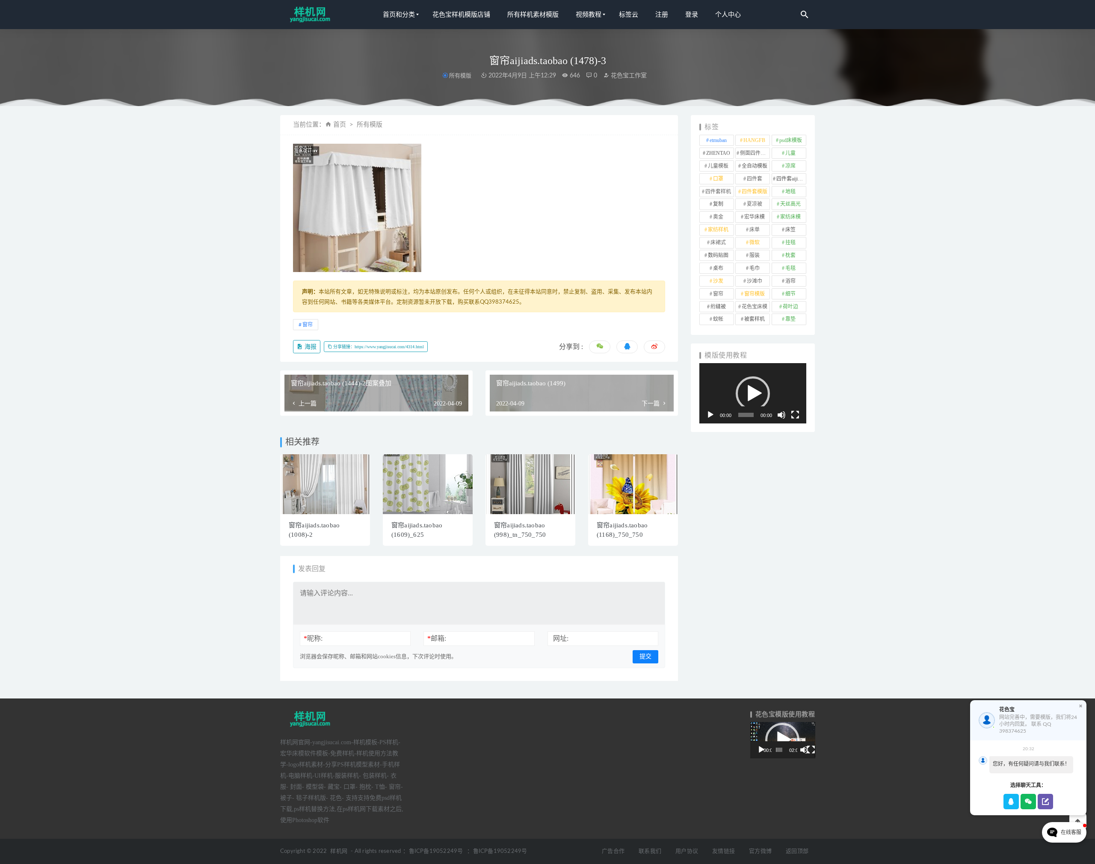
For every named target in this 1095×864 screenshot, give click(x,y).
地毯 (790, 192)
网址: (560, 638)
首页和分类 (399, 14)
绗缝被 (718, 307)
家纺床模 (790, 217)
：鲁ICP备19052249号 (433, 851)
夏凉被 (754, 204)
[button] (753, 393)
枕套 (790, 255)
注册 (661, 14)
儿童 (790, 153)
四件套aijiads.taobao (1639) (791, 179)
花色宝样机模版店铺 (461, 14)
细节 (790, 294)
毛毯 (790, 268)
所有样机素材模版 (533, 14)
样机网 (338, 851)
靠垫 (790, 319)
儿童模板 (718, 166)
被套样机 (754, 319)
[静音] (781, 415)
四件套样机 (718, 192)
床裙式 (718, 243)
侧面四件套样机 (755, 153)
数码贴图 (718, 255)
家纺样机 (718, 230)
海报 (310, 346)
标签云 (628, 14)
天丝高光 (790, 204)
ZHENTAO (718, 153)
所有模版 (460, 75)
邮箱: (436, 638)
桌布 (718, 268)
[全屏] (795, 415)
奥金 (718, 217)
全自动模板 (754, 166)
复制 (718, 204)
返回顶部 (797, 851)
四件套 (754, 179)
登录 (691, 14)
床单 (754, 230)
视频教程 (588, 14)
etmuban (718, 140)
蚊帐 (718, 319)
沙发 (718, 281)
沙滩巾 (754, 281)
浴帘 (790, 281)
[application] (752, 393)
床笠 (790, 230)
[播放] (710, 415)
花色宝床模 (754, 307)
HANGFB (754, 140)
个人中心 (728, 14)
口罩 (718, 179)
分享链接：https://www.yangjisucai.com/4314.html (378, 346)
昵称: (313, 638)
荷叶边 (790, 307)
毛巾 (754, 268)
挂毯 (790, 243)
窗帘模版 (754, 294)
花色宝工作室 (628, 76)
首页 (339, 124)
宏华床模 (754, 217)
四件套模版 (754, 192)
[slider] (746, 415)
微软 (754, 243)
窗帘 (307, 324)
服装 (754, 255)
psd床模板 (790, 140)
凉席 (790, 166)
